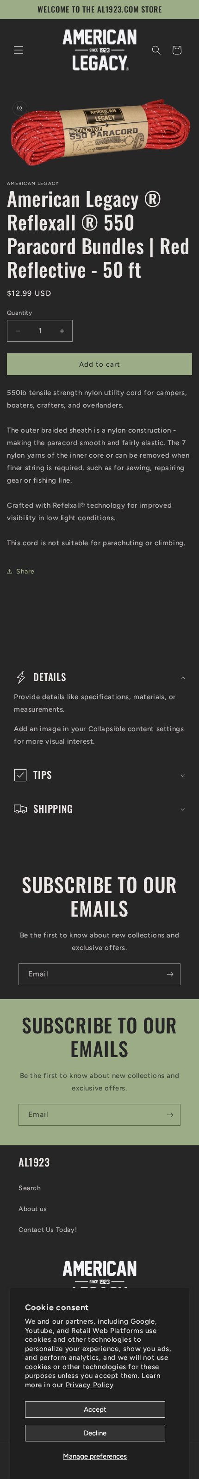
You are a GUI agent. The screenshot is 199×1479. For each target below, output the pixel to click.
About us (33, 1209)
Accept (95, 1409)
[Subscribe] (170, 974)
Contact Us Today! (48, 1230)
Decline (95, 1433)
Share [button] (25, 571)
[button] (18, 50)
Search (30, 1188)
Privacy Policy (89, 1385)
